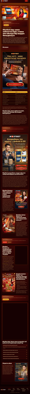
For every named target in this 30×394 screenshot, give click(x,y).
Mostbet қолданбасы (17, 186)
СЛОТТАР (14, 389)
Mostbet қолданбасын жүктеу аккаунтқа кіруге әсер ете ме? (10, 350)
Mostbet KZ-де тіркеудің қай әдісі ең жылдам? (9, 354)
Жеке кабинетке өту (5, 299)
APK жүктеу (9, 242)
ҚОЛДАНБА (9, 389)
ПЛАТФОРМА (22, 388)
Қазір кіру (4, 130)
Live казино (6, 264)
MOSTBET (9, 388)
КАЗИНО (18, 388)
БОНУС (14, 388)
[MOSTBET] (12, 1)
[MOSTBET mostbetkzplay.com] (3, 389)
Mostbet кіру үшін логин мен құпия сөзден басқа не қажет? (10, 345)
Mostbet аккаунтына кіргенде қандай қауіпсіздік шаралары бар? (11, 358)
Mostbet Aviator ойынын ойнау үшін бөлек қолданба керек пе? (10, 356)
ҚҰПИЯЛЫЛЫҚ (24, 389)
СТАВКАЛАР (18, 389)
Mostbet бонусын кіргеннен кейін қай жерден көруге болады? (10, 352)
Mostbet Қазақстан (4, 256)
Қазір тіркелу (5, 242)
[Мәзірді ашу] (28, 1)
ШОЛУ (27, 388)
